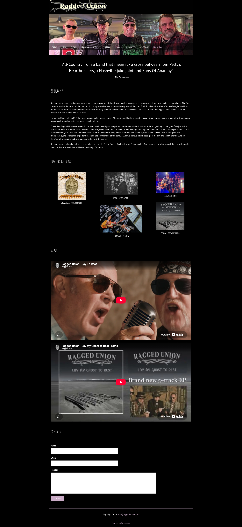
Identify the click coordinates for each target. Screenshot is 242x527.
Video (118, 46)
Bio (64, 46)
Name (53, 445)
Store (107, 46)
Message (54, 469)
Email (53, 457)
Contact (144, 46)
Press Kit (157, 46)
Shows (85, 46)
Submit (57, 498)
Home (55, 46)
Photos (96, 46)
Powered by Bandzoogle (121, 523)
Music (74, 46)
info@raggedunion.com (128, 514)
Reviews (131, 46)
